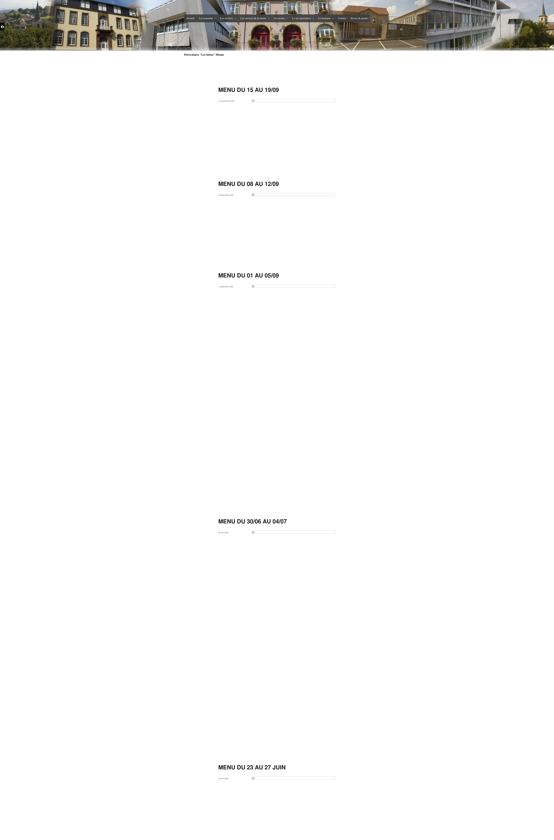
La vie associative (301, 18)
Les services (226, 18)
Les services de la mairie (253, 18)
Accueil (190, 18)
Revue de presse (359, 18)
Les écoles (279, 18)
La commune (206, 18)
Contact (342, 18)
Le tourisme (324, 18)
